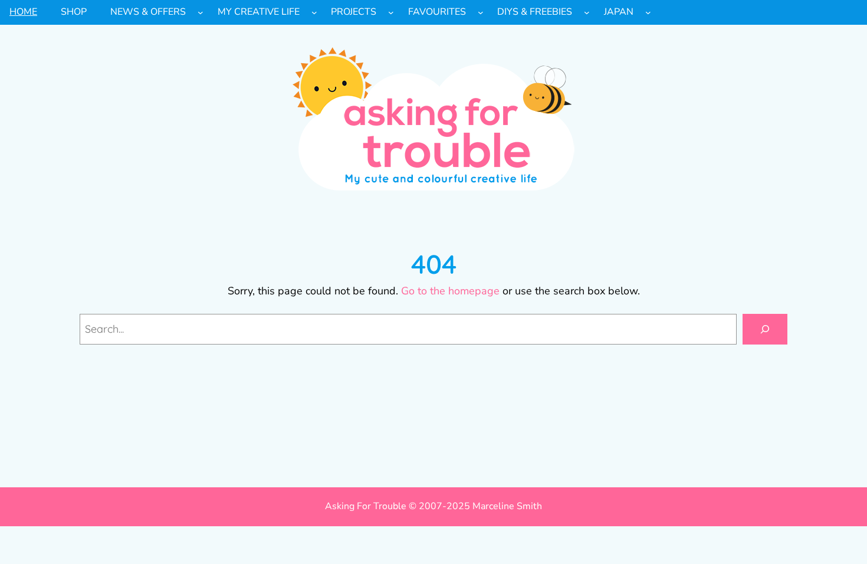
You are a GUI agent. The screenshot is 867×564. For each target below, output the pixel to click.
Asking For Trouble (365, 506)
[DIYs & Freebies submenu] (587, 12)
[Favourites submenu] (481, 12)
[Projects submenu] (391, 12)
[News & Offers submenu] (200, 12)
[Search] (765, 329)
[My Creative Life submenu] (314, 12)
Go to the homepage (450, 291)
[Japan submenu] (648, 12)
